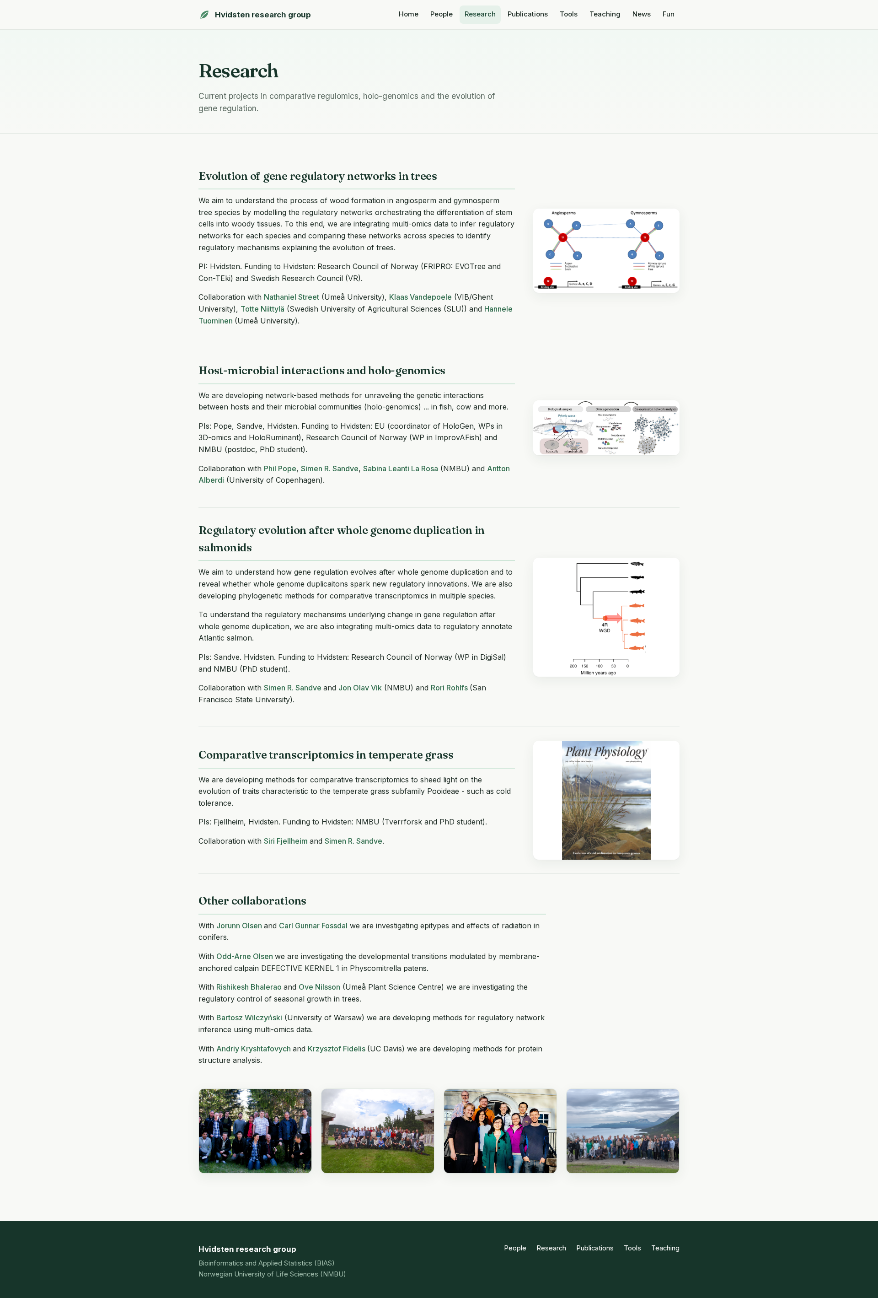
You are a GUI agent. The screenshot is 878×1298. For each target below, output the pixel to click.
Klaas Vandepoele (420, 297)
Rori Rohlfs (450, 687)
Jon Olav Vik (360, 687)
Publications (528, 14)
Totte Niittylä (262, 308)
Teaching (605, 14)
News (641, 14)
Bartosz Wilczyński (249, 1017)
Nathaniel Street (291, 297)
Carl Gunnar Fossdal (313, 925)
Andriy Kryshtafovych (254, 1048)
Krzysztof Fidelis (337, 1048)
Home (408, 14)
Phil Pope (280, 468)
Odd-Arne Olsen (245, 956)
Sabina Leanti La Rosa (400, 468)
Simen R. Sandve (330, 468)
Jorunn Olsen (240, 925)
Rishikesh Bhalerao (250, 986)
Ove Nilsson (319, 986)
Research (480, 14)
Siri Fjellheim (287, 841)
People (441, 14)
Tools (569, 14)
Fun (669, 14)
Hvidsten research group (263, 14)
